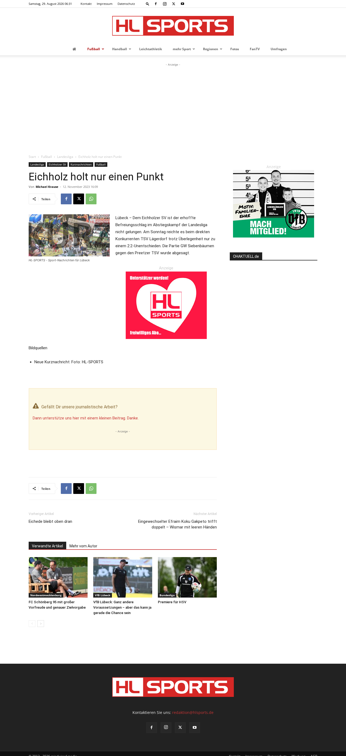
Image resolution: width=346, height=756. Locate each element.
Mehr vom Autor (83, 546)
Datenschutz (126, 4)
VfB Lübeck (102, 595)
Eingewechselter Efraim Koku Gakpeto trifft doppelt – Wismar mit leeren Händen (177, 524)
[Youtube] (182, 4)
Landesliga (65, 156)
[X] (173, 4)
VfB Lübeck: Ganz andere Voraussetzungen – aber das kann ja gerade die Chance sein (122, 607)
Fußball (46, 156)
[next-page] (40, 623)
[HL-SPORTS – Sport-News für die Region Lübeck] (173, 26)
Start (32, 156)
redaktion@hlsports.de (193, 712)
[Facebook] (156, 4)
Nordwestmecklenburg (46, 595)
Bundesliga (167, 595)
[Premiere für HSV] (187, 577)
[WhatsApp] (91, 199)
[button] (148, 4)
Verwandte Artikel (47, 546)
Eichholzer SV (57, 164)
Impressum (104, 4)
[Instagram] (165, 4)
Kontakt (86, 4)
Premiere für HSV (172, 602)
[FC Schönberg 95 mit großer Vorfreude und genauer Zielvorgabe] (58, 577)
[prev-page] (32, 623)
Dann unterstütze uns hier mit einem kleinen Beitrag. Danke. (86, 418)
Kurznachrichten (81, 164)
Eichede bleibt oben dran (50, 521)
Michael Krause (47, 187)
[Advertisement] (173, 108)
